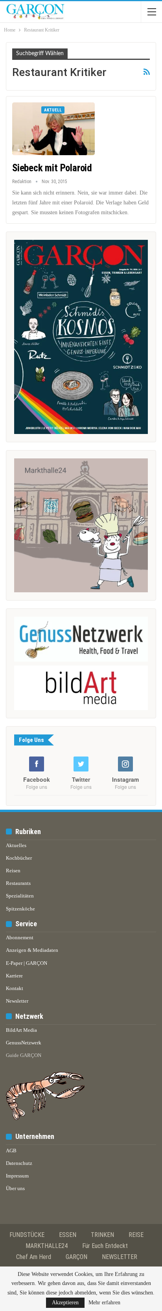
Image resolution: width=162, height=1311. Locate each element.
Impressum (17, 1176)
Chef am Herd (33, 1257)
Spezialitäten (20, 896)
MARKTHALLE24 (47, 1246)
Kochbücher (19, 858)
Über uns (15, 1188)
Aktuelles (16, 845)
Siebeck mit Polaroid (52, 168)
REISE (136, 1235)
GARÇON (76, 1257)
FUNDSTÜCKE (26, 1235)
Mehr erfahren (104, 1302)
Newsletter (17, 1001)
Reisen (13, 870)
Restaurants (18, 883)
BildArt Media (21, 1030)
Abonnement (19, 937)
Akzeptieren (65, 1302)
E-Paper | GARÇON (26, 963)
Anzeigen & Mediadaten (32, 950)
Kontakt (14, 988)
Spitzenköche (20, 909)
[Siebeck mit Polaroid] (53, 128)
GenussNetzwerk (23, 1043)
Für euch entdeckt (105, 1246)
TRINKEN (102, 1235)
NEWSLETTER (119, 1257)
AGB (11, 1150)
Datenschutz (19, 1163)
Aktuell (53, 110)
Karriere (14, 976)
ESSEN (67, 1235)
